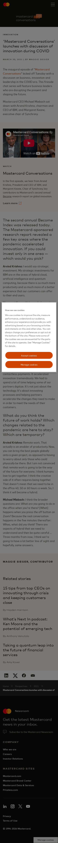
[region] (29, 337)
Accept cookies (29, 355)
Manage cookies (29, 364)
